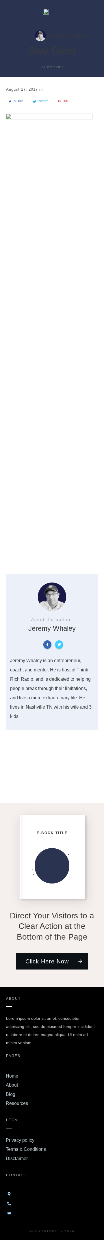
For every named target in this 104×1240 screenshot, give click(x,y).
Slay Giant (52, 51)
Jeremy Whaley (73, 35)
